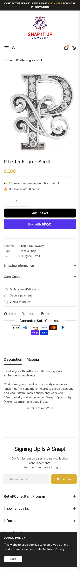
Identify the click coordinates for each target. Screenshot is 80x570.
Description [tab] (13, 359)
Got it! (13, 559)
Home (8, 60)
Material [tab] (33, 359)
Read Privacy (55, 549)
